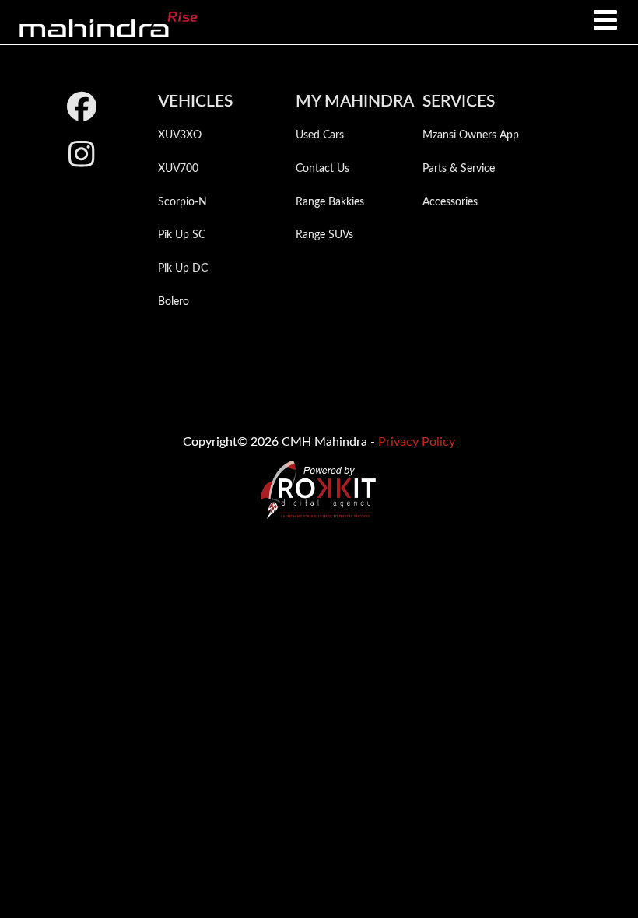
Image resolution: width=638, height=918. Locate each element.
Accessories (450, 202)
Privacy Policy (416, 442)
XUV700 (178, 168)
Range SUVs (324, 234)
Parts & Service (458, 168)
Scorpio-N (182, 202)
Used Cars (320, 135)
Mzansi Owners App (470, 135)
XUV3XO (180, 135)
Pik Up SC (181, 234)
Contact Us (322, 168)
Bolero (173, 301)
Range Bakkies (330, 202)
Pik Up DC (183, 268)
